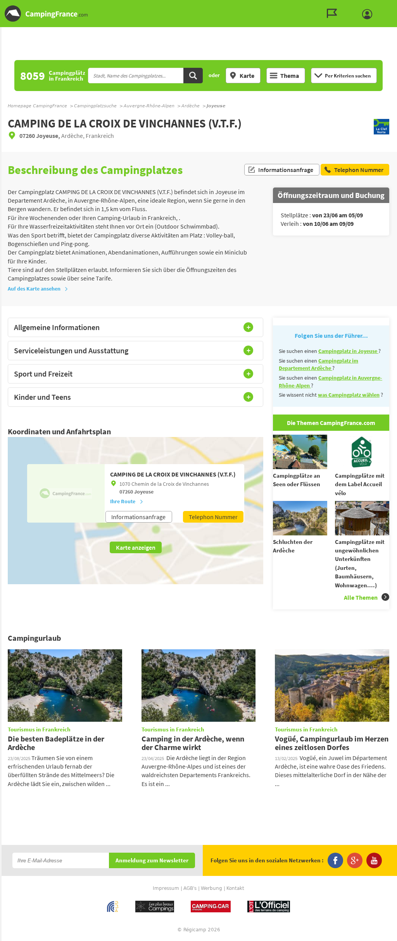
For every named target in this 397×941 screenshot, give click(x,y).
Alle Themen (361, 597)
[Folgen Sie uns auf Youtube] (374, 860)
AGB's (190, 888)
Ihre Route (122, 501)
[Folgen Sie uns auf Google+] (354, 860)
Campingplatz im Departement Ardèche (318, 364)
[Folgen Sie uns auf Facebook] (335, 860)
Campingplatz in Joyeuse (348, 350)
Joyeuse (144, 491)
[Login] (369, 14)
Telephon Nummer (213, 517)
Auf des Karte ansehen (34, 288)
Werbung (211, 888)
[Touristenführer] (334, 14)
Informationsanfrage (285, 170)
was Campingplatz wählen (349, 394)
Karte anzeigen (135, 547)
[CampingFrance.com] (198, 13)
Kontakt (235, 888)
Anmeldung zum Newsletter (152, 861)
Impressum (166, 888)
